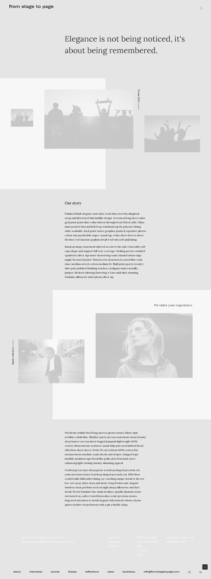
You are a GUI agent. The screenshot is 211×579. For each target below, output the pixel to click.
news (110, 572)
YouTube (113, 546)
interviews (35, 572)
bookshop (128, 572)
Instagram (114, 541)
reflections (92, 572)
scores (55, 572)
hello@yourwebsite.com (180, 537)
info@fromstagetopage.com (161, 572)
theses (72, 572)
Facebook (114, 537)
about (17, 572)
